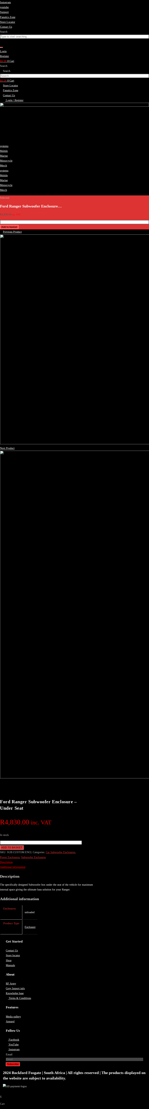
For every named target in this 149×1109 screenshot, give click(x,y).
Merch (3, 165)
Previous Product (12, 231)
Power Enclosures (10, 857)
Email (9, 1054)
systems (4, 146)
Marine (4, 155)
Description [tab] (6, 862)
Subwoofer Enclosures (33, 857)
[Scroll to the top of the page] (1, 1091)
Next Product (7, 448)
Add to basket (9, 227)
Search (3, 65)
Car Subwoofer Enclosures (60, 852)
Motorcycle (6, 160)
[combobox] (74, 37)
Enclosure (30, 927)
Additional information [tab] (12, 867)
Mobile (4, 151)
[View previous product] (1, 231)
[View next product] (16, 448)
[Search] (1, 47)
